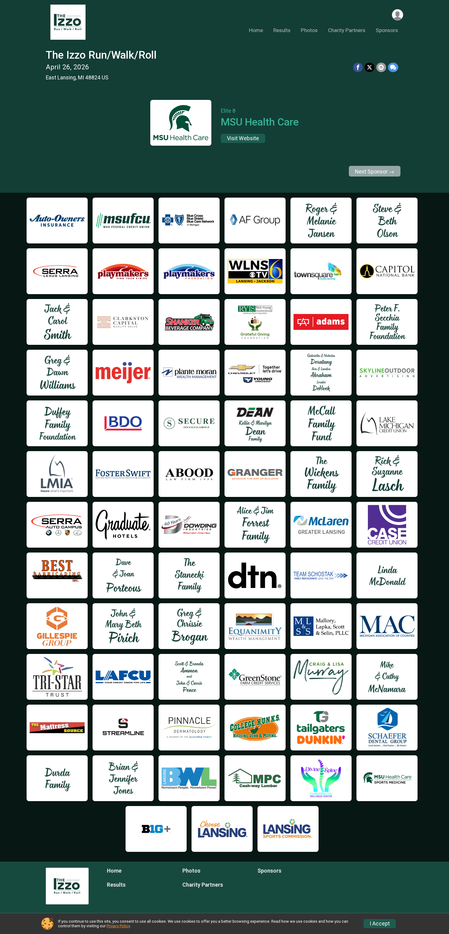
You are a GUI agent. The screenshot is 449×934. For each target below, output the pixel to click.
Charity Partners (346, 30)
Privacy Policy (118, 926)
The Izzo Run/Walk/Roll (101, 55)
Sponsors (387, 30)
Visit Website (243, 138)
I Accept (380, 924)
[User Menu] (397, 14)
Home (256, 30)
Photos (309, 30)
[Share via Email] (381, 67)
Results (281, 30)
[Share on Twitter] (369, 67)
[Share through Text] (393, 67)
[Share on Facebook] (358, 67)
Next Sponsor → (374, 172)
